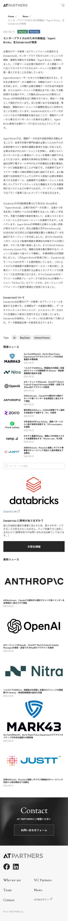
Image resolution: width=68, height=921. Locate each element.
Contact (9, 900)
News (25, 16)
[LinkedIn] (16, 866)
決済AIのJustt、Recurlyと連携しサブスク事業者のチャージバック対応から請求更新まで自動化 (44, 450)
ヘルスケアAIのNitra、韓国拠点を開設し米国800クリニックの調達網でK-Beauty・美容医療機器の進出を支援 (44, 370)
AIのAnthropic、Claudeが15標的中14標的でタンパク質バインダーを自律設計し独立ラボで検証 (43, 398)
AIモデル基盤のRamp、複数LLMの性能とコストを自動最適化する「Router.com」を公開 (44, 437)
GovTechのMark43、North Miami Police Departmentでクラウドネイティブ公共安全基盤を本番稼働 (43, 356)
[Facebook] (6, 866)
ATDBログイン (41, 899)
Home (11, 16)
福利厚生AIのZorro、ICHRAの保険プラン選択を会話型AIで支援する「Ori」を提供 (44, 411)
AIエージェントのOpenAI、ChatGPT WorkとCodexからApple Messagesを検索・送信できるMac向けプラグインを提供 (44, 384)
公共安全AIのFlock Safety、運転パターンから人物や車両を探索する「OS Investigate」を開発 (44, 424)
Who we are (12, 880)
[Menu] (63, 5)
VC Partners (43, 880)
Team (7, 890)
